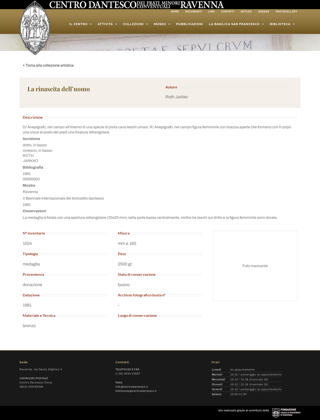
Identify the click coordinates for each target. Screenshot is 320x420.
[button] (229, 97)
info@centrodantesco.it (131, 386)
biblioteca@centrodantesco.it (136, 391)
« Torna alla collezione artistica (48, 65)
